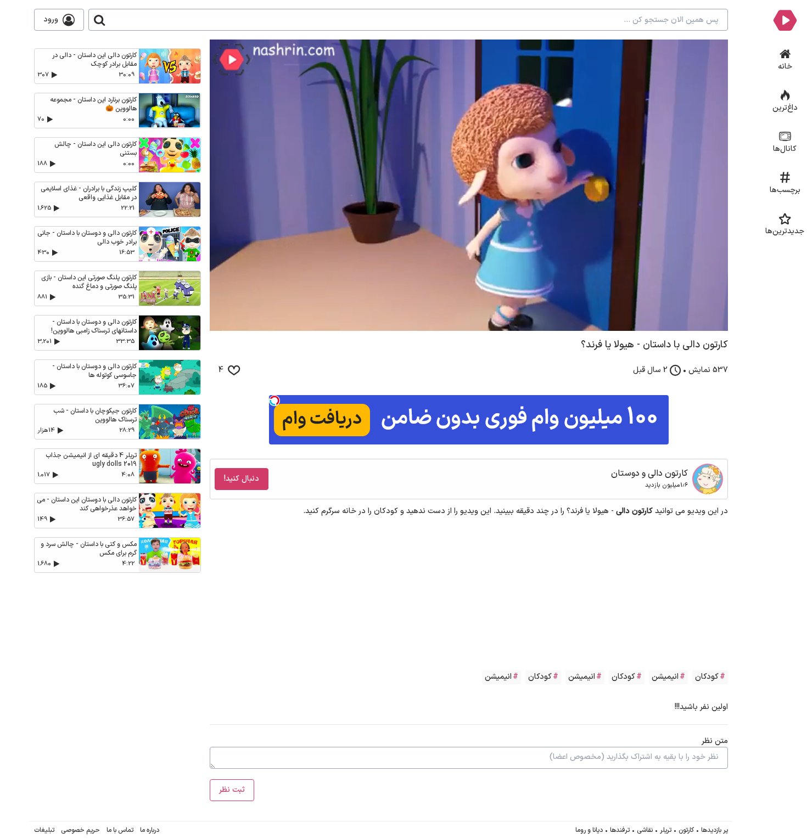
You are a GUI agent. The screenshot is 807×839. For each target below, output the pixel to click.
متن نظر (715, 741)
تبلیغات (44, 830)
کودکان (707, 677)
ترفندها (620, 830)
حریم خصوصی (80, 830)
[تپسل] (274, 400)
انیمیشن (665, 677)
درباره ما (149, 830)
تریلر (665, 830)
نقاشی (645, 830)
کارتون (686, 830)
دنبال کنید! (241, 479)
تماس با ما (120, 830)
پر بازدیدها (714, 830)
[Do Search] (99, 20)
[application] (469, 185)
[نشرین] (784, 20)
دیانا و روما (589, 830)
